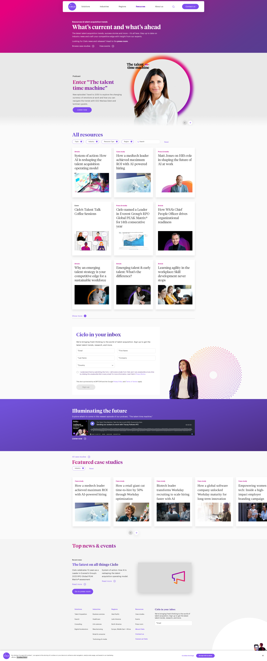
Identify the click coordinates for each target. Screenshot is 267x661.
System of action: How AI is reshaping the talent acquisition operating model (90, 162)
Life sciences (97, 624)
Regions (122, 7)
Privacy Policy (118, 381)
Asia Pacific (115, 614)
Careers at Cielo (141, 639)
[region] (133, 656)
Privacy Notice (140, 374)
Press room (139, 624)
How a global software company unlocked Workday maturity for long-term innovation (213, 492)
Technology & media (100, 639)
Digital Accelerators (81, 629)
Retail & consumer (99, 634)
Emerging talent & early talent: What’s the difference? (133, 272)
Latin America (116, 619)
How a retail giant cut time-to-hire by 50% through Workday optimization (130, 492)
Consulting (78, 624)
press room (122, 41)
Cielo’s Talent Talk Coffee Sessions (88, 212)
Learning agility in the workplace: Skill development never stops (174, 274)
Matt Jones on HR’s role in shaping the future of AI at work (175, 160)
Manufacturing (98, 629)
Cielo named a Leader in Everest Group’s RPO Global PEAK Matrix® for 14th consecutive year (132, 218)
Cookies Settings (188, 655)
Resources (140, 7)
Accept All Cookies (205, 655)
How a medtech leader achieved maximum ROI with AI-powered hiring (132, 162)
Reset (166, 142)
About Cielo (139, 629)
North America (116, 624)
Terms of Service (132, 381)
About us (159, 7)
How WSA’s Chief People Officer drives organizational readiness (172, 216)
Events (137, 619)
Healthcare (96, 619)
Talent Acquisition (81, 614)
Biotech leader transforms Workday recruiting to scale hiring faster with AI (173, 492)
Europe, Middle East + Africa (121, 629)
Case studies (139, 614)
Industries (104, 7)
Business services (99, 614)
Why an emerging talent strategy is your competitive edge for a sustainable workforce (90, 274)
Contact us (190, 7)
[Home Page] (72, 7)
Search (173, 7)
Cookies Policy (22, 657)
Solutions (85, 7)
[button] (190, 123)
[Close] (263, 655)
